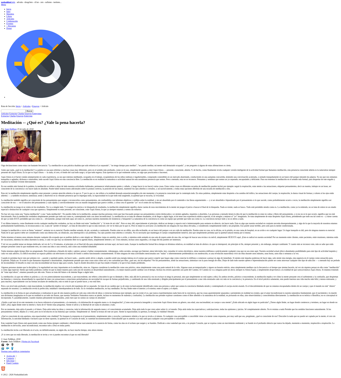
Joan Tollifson (11, 129)
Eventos (9, 23)
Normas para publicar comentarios (15, 351)
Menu (3, 4)
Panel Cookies (12, 363)
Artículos (10, 19)
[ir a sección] (7, 345)
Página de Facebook (30, 341)
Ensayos (35, 106)
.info (8, 2)
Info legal (10, 361)
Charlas (21, 113)
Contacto (10, 358)
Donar (9, 28)
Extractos (13, 113)
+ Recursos (11, 26)
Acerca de (10, 356)
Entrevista (28, 116)
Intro (8, 11)
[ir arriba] (12, 345)
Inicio (8, 9)
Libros (9, 16)
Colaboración (12, 21)
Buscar (29, 111)
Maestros (10, 14)
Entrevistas (36, 113)
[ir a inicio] (2, 345)
